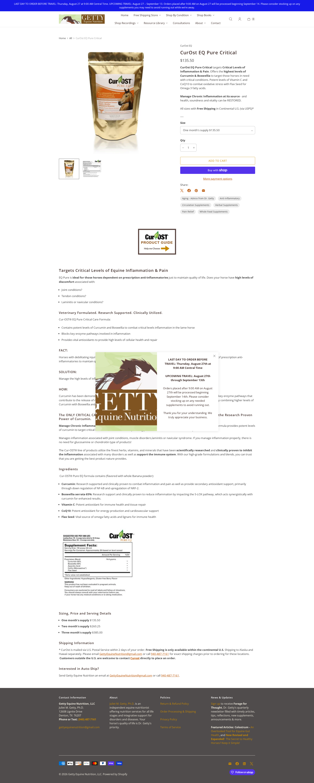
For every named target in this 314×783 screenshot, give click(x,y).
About (199, 23)
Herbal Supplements (226, 205)
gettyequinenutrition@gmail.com (79, 727)
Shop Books (204, 15)
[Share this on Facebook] (189, 190)
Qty (182, 140)
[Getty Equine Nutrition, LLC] (82, 19)
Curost (135, 658)
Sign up (215, 703)
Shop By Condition (177, 15)
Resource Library (154, 23)
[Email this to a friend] (203, 190)
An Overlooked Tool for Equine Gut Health (232, 731)
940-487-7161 (160, 654)
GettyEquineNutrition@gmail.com (120, 654)
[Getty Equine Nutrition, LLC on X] (251, 764)
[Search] (230, 19)
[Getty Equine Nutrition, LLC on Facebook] (237, 764)
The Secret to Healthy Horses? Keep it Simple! (231, 739)
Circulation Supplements (195, 205)
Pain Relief (188, 211)
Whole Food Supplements (214, 211)
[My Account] (239, 19)
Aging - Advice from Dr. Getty (198, 198)
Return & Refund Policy (174, 703)
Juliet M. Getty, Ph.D (122, 703)
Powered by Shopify (115, 774)
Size (182, 123)
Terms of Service (170, 727)
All (70, 38)
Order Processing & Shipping (178, 711)
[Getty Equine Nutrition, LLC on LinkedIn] (244, 764)
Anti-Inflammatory (230, 198)
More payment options (217, 179)
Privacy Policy (168, 719)
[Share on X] (182, 190)
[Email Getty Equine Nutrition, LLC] (230, 764)
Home (124, 15)
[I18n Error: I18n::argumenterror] (92, 169)
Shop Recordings (125, 23)
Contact (216, 23)
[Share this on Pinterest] (196, 190)
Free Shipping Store (146, 15)
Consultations (181, 23)
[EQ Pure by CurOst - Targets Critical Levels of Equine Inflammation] (115, 100)
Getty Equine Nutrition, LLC (85, 774)
